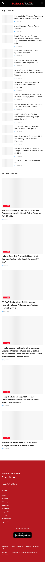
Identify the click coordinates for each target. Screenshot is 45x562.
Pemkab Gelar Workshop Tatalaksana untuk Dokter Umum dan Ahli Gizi (28, 17)
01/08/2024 (18, 31)
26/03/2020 (18, 166)
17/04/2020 (18, 144)
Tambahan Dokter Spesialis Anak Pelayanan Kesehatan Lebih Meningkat (26, 84)
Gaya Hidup (6, 518)
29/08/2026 (6, 311)
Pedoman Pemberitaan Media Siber (23, 552)
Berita (6, 206)
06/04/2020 (18, 156)
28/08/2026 (6, 406)
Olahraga (5, 502)
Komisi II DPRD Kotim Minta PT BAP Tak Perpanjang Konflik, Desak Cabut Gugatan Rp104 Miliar (21, 213)
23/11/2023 (18, 56)
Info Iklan (5, 555)
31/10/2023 (18, 66)
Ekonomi (5, 498)
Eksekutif (5, 508)
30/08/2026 (6, 219)
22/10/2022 (18, 110)
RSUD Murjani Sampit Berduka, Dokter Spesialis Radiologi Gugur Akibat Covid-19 (26, 116)
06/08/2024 (18, 21)
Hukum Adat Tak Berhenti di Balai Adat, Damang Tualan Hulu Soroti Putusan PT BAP (20, 259)
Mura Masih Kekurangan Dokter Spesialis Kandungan (26, 51)
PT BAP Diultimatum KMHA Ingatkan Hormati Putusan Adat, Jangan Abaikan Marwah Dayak (20, 305)
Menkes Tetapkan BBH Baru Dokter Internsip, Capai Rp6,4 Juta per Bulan (28, 95)
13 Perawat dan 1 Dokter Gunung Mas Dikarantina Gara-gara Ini (27, 127)
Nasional (5, 505)
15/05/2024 (18, 46)
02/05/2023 (18, 90)
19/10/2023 (18, 78)
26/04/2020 (18, 132)
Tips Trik (5, 522)
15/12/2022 (18, 100)
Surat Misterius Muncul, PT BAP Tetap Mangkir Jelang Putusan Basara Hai (19, 444)
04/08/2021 (18, 122)
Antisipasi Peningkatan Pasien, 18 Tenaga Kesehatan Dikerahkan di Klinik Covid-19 (28, 150)
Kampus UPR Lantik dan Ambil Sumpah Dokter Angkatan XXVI (26, 61)
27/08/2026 (6, 449)
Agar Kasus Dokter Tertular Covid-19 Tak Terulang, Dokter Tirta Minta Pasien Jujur (28, 138)
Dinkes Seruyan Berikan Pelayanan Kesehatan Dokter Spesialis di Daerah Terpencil (28, 72)
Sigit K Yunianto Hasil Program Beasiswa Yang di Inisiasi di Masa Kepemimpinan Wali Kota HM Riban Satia (28, 39)
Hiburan (5, 515)
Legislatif (5, 512)
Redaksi (4, 552)
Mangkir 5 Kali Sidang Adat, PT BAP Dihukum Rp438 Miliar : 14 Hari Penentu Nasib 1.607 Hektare (20, 399)
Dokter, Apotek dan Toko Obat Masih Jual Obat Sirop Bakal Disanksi (28, 105)
